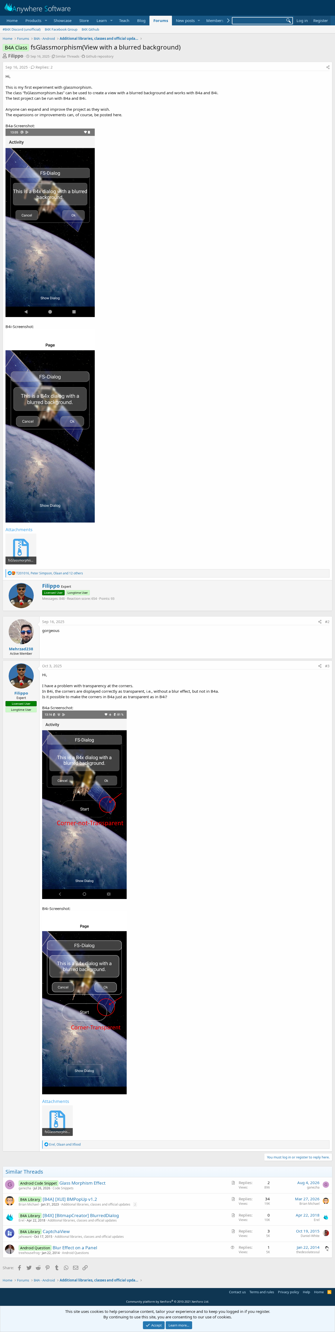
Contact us (237, 1292)
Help (306, 1292)
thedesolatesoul (308, 1252)
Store (84, 20)
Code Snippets (63, 1188)
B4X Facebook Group (61, 29)
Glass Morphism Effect (82, 1183)
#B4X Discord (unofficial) (22, 29)
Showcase (62, 20)
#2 (327, 621)
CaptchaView (56, 1231)
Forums (160, 20)
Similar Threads (67, 56)
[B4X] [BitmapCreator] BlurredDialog (81, 1215)
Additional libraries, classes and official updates (95, 1204)
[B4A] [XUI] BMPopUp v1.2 (70, 1199)
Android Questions (75, 1253)
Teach (124, 20)
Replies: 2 (44, 67)
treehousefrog (29, 1253)
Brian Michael (29, 1204)
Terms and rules (261, 1292)
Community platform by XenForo (167, 1301)
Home (12, 20)
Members (215, 20)
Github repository (100, 56)
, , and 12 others (49, 573)
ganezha (25, 1188)
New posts (185, 20)
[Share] (328, 67)
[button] (35, 20)
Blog (141, 20)
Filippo (15, 56)
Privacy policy (288, 1292)
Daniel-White (310, 1236)
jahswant (25, 1236)
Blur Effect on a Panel (75, 1248)
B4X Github (90, 29)
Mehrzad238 (21, 648)
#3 (327, 665)
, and (65, 1144)
